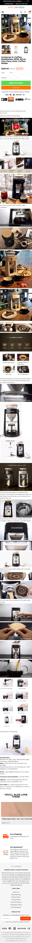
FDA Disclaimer (16, 907)
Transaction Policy (16, 905)
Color (3, 72)
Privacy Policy (16, 899)
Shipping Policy (16, 894)
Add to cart (16, 83)
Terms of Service (16, 902)
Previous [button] (3, 50)
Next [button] (29, 50)
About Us (16, 892)
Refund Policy (16, 897)
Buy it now (16, 87)
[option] (16, 28)
